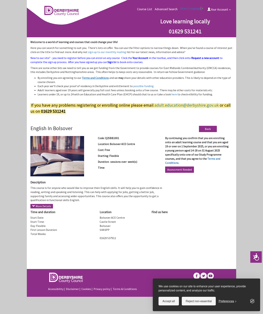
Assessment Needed (179, 169)
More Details (43, 206)
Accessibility (55, 289)
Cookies (86, 289)
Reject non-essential (199, 301)
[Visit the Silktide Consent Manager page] (252, 301)
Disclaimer (72, 289)
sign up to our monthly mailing (107, 52)
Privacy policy (102, 289)
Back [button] (208, 129)
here (174, 94)
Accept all (168, 301)
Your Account (220, 9)
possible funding (143, 86)
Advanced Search (166, 9)
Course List (144, 9)
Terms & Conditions (125, 289)
